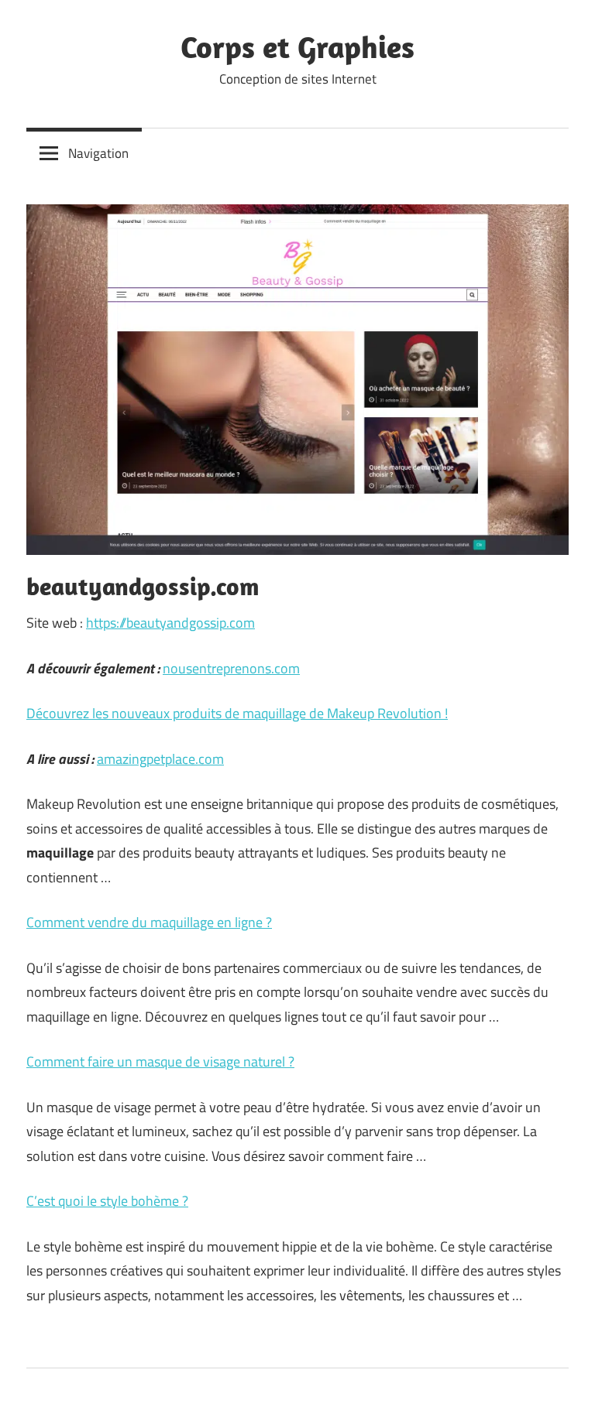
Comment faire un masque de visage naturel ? (160, 1061)
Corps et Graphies (297, 46)
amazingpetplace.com (160, 758)
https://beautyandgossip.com (170, 622)
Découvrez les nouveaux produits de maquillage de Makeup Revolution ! (237, 713)
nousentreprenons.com (231, 668)
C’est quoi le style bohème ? (107, 1200)
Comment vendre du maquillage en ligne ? (149, 922)
